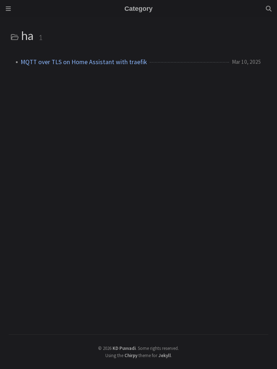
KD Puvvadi (124, 348)
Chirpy (130, 355)
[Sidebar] (8, 8)
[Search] (268, 8)
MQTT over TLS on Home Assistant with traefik (84, 62)
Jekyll (164, 355)
